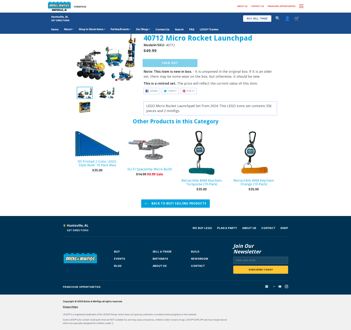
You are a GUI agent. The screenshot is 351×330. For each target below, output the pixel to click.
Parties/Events (121, 29)
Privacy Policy (70, 307)
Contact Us (162, 29)
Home (54, 29)
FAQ (191, 29)
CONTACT (268, 228)
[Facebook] (266, 286)
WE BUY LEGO (202, 228)
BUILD (195, 251)
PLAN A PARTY (227, 228)
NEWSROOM (199, 258)
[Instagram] (286, 286)
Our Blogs (143, 29)
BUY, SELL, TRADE (257, 18)
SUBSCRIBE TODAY (261, 269)
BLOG (118, 265)
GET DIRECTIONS (60, 20)
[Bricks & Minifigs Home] (59, 6)
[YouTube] (280, 286)
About (68, 29)
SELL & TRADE (162, 251)
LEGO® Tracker (209, 29)
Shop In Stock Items (92, 29)
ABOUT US (242, 6)
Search (179, 29)
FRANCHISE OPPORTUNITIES (281, 6)
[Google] (273, 286)
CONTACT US (257, 6)
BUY (117, 251)
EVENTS (119, 258)
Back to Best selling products (178, 203)
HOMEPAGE (80, 6)
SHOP (284, 228)
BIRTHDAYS (160, 258)
